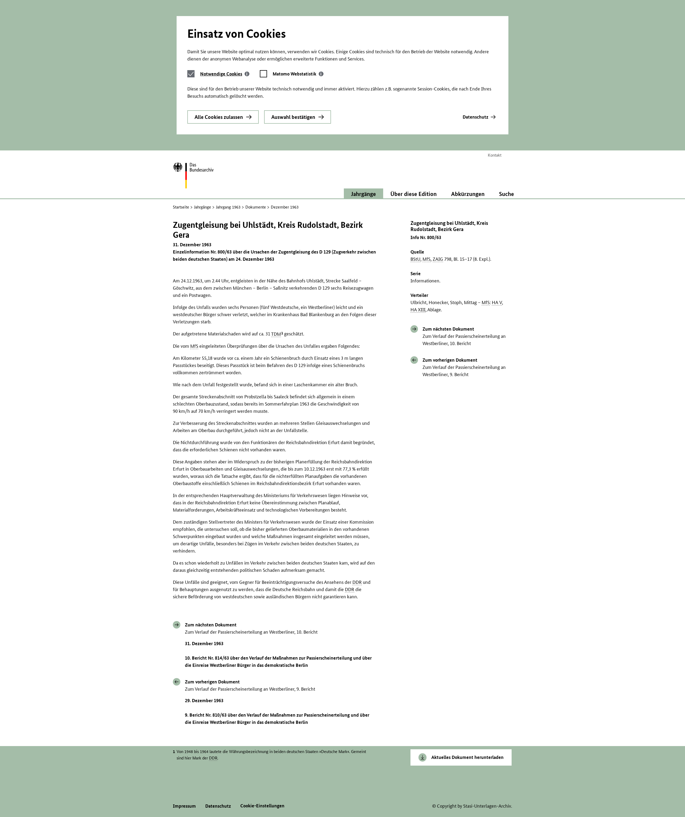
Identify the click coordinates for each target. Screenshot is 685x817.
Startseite (181, 207)
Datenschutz (475, 117)
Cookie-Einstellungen (262, 805)
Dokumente (255, 207)
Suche (506, 193)
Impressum (184, 806)
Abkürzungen (468, 193)
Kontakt (494, 155)
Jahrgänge (202, 207)
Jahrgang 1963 (228, 207)
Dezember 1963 (285, 207)
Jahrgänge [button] (363, 193)
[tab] (225, 74)
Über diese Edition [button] (413, 193)
